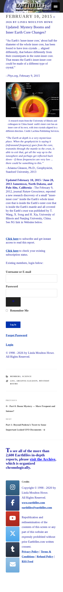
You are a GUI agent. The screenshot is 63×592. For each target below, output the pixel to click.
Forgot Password (16, 335)
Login (9, 344)
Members (15, 376)
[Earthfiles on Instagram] (12, 487)
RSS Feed (27, 561)
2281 (12, 381)
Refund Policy (45, 556)
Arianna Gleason (27, 381)
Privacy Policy (30, 551)
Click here (12, 238)
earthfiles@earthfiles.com (37, 507)
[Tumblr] (12, 549)
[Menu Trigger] (55, 6)
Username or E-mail (18, 271)
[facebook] (12, 503)
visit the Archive (42, 459)
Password (12, 286)
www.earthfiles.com (33, 502)
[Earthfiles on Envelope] (12, 565)
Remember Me (18, 310)
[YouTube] (12, 518)
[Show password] (13, 302)
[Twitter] (12, 534)
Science (27, 376)
